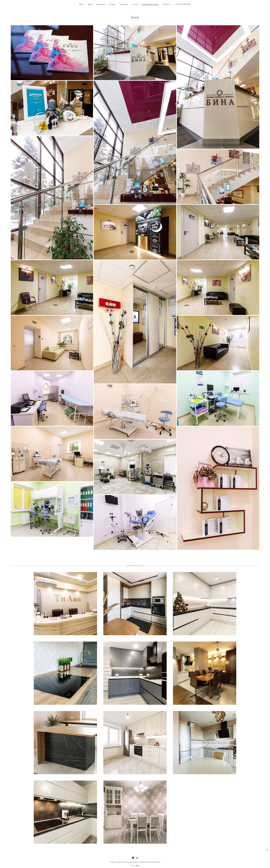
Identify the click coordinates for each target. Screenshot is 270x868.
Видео (90, 4)
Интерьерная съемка (150, 4)
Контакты (166, 4)
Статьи (135, 4)
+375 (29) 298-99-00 (183, 4)
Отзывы (112, 4)
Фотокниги (101, 4)
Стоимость (124, 4)
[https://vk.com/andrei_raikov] (133, 857)
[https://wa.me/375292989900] (137, 857)
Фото (81, 4)
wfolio (137, 865)
